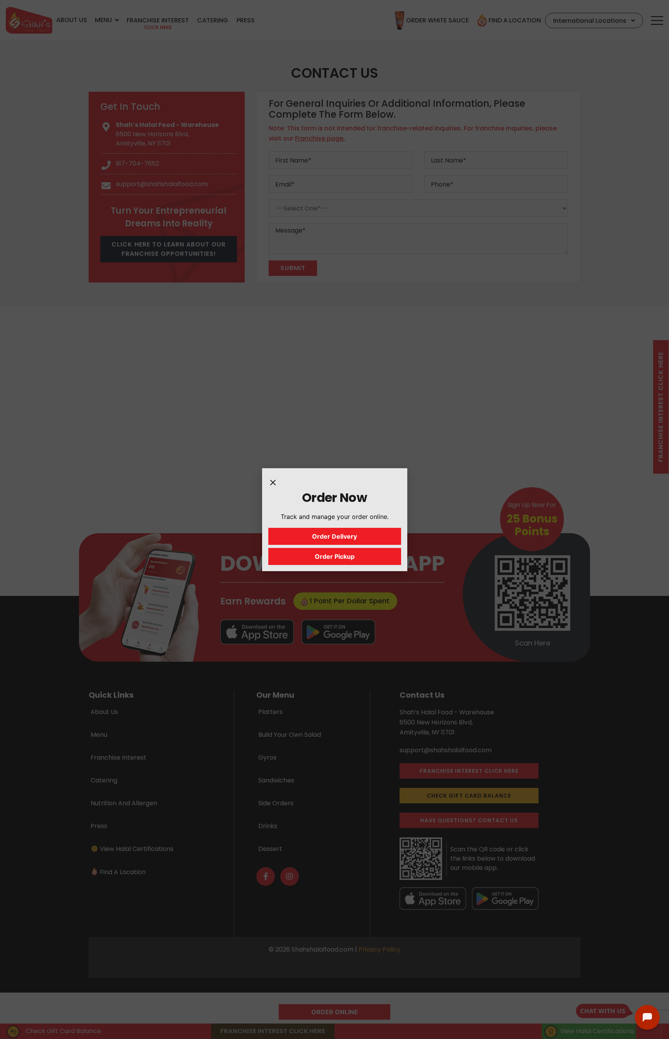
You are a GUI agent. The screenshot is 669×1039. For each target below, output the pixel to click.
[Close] (273, 482)
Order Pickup (335, 556)
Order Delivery (334, 536)
